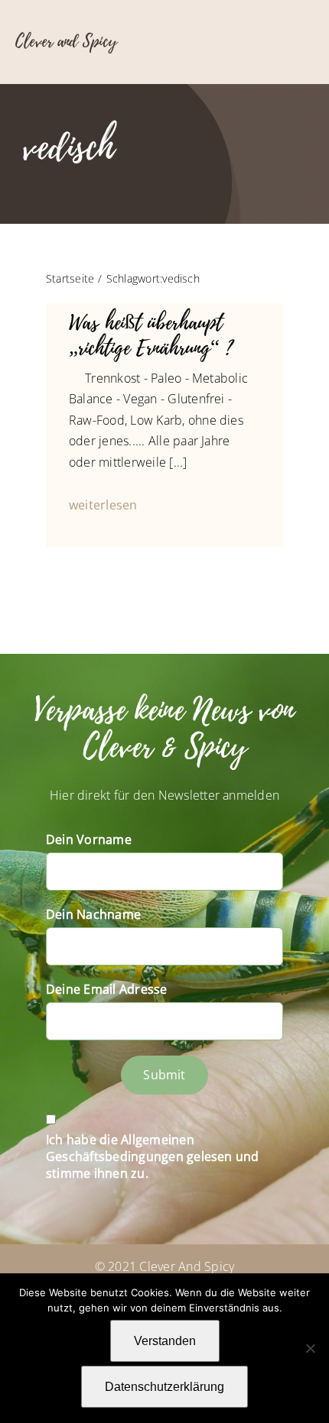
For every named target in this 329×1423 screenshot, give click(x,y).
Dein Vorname (89, 839)
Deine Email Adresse (107, 989)
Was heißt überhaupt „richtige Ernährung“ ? (151, 335)
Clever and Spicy (66, 41)
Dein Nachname (93, 914)
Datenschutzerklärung (164, 1386)
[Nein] (310, 1348)
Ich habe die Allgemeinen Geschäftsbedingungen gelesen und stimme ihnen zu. (152, 1156)
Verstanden (165, 1340)
